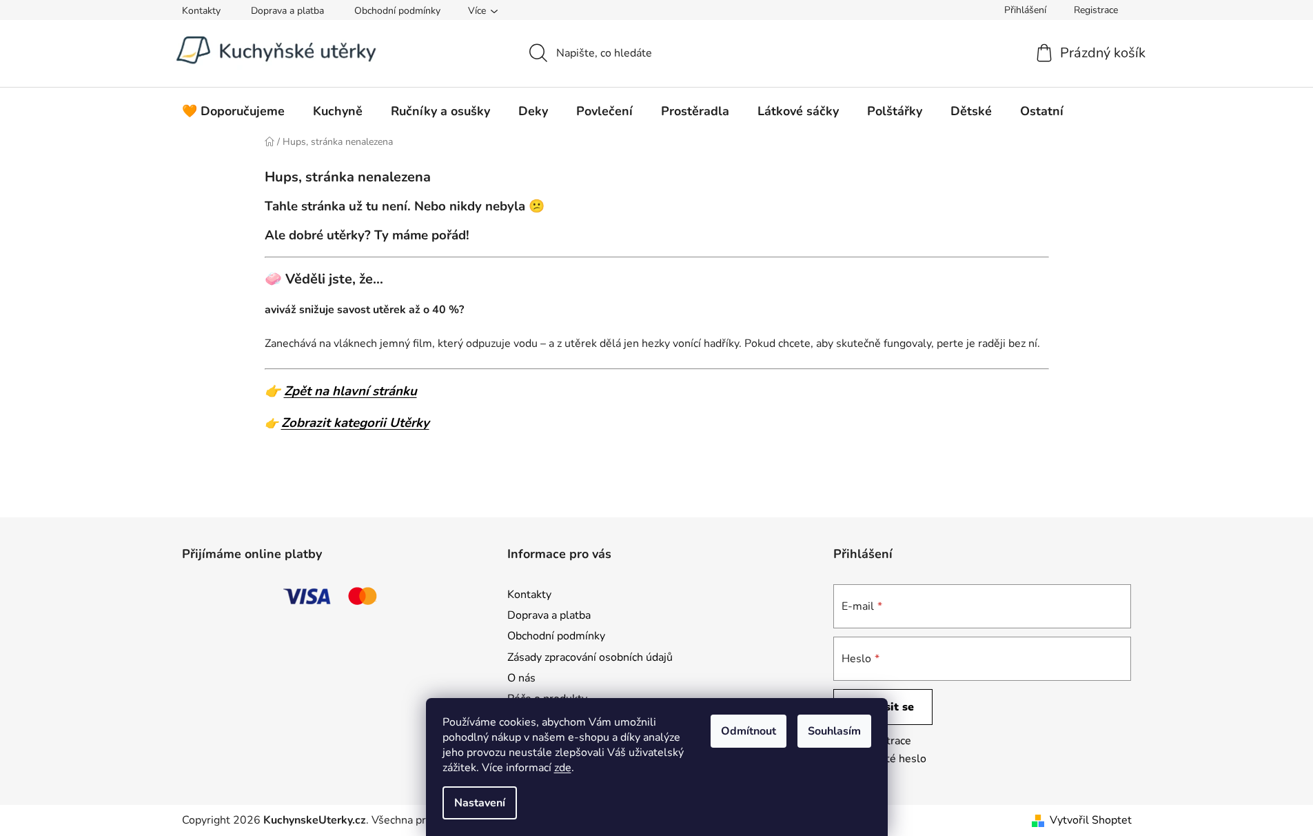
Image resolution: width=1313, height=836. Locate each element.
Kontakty (201, 10)
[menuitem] (233, 111)
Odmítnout (748, 731)
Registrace (1096, 10)
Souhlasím (834, 731)
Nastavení (479, 802)
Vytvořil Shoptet (1091, 820)
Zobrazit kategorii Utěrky (355, 423)
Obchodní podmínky (397, 10)
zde (562, 767)
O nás (521, 678)
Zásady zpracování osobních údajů (590, 657)
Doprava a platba (287, 10)
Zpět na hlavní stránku (350, 391)
